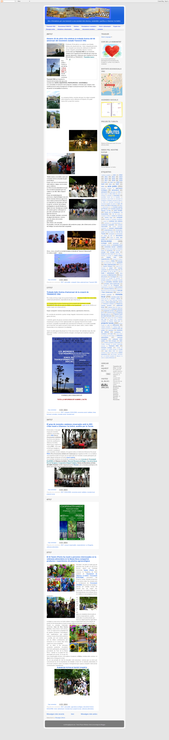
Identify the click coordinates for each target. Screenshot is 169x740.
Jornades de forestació (114, 278)
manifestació (104, 287)
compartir (73, 282)
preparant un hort (109, 310)
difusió (111, 237)
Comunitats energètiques (116, 219)
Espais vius (116, 26)
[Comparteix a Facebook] (65, 280)
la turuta (84, 459)
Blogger (103, 724)
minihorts (119, 292)
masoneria (110, 287)
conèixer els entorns (115, 221)
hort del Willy (113, 271)
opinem (120, 302)
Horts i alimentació (105, 26)
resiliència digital (116, 326)
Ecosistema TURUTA (64, 26)
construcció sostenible (107, 224)
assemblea (116, 195)
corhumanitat (119, 233)
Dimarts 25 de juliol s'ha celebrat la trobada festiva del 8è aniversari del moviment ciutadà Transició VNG (71, 40)
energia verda (114, 252)
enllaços (77, 29)
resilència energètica (105, 326)
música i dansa (115, 298)
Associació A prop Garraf (107, 198)
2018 (113, 180)
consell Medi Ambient (116, 223)
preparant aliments (117, 309)
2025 (117, 184)
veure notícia (71, 457)
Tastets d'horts (89, 570)
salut (111, 333)
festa (78, 282)
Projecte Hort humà (111, 317)
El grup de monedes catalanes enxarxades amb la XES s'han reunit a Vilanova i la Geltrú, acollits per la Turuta (70, 425)
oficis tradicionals (111, 302)
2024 (110, 184)
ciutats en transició (117, 215)
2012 (113, 177)
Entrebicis (103, 255)
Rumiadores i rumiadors (89, 26)
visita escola (114, 352)
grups (111, 268)
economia (115, 243)
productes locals (111, 312)
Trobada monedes (112, 349)
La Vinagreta (89, 545)
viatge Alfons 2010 (110, 351)
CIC (113, 214)
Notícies (76, 26)
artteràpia (109, 195)
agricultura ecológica (106, 188)
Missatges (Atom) (60, 717)
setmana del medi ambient (109, 335)
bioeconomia (105, 207)
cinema (118, 214)
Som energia (112, 341)
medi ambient (118, 287)
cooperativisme (81, 545)
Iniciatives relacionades (64, 29)
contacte (100, 29)
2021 (111, 182)
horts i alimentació (59, 708)
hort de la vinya (113, 269)
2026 (102, 186)
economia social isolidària (110, 248)
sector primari (119, 333)
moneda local (70, 414)
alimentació (115, 190)
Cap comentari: (52, 279)
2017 (62, 282)
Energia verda (50, 29)
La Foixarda (104, 285)
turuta (120, 349)
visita (108, 352)
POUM (119, 307)
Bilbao (121, 205)
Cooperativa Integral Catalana (68, 463)
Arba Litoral (112, 193)
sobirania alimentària (52, 547)
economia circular (105, 245)
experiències (105, 259)
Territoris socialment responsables (112, 342)
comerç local (108, 217)
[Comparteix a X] (63, 280)
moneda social (115, 297)
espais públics (118, 255)
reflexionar (115, 325)
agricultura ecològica (77, 707)
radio (108, 325)
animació (104, 192)
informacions (112, 275)
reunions (110, 330)
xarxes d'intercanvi (110, 357)
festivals (120, 261)
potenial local (111, 307)
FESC (49, 453)
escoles (109, 255)
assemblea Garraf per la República (110, 197)
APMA (119, 192)
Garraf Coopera (107, 266)
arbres (119, 193)
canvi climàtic (118, 210)
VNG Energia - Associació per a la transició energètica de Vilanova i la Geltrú (111, 356)
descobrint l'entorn (88, 707)
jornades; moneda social (59, 414)
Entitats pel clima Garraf (107, 253)
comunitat (107, 219)
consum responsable (70, 545)
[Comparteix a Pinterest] (67, 280)
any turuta (112, 192)
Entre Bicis (118, 253)
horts (119, 271)
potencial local (84, 282)
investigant (113, 276)
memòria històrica (109, 288)
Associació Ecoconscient (114, 202)
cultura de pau (108, 235)
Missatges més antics (89, 714)
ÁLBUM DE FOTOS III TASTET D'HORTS (72, 667)
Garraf (121, 264)
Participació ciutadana (108, 303)
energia (103, 252)
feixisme (107, 261)
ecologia (104, 243)
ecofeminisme (118, 239)
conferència (106, 223)
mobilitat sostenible (106, 294)
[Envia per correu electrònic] (60, 280)
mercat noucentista (111, 290)
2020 (105, 182)
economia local (117, 245)
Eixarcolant (118, 250)
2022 (117, 182)
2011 (106, 177)
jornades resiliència (106, 280)
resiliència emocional (105, 328)
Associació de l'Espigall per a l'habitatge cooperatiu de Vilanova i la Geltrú (111, 200)
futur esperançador (110, 264)
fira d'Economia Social (109, 262)
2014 (106, 178)
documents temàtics (88, 29)
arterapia (103, 195)
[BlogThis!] (62, 280)
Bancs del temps (112, 205)
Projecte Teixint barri (114, 321)
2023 (102, 184)
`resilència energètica (106, 175)
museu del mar (104, 298)
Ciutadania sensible (105, 215)
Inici (72, 714)
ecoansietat (110, 239)
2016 (120, 178)
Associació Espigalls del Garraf (108, 203)
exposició (115, 259)
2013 (120, 177)
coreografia (111, 233)
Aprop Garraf (104, 193)
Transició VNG (51, 26)
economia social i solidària (85, 412)
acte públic (67, 282)
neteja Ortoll (104, 300)
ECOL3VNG (73, 412)
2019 (120, 180)
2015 (113, 178)
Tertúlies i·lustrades (105, 344)
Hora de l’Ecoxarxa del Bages (77, 461)
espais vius (111, 257)
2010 (120, 175)
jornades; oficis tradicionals (112, 283)
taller (121, 341)
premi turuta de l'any (105, 309)
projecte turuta (51, 494)
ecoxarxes (110, 250)
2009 (114, 175)
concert (104, 221)
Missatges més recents (55, 714)
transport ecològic (106, 347)
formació (49, 414)
